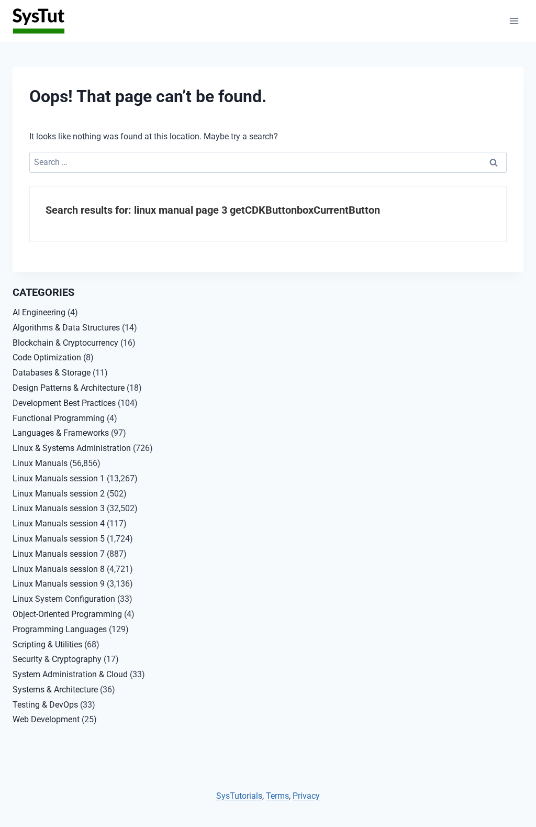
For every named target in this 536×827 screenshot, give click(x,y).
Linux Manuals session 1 (59, 478)
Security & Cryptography (57, 659)
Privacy (306, 796)
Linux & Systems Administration (72, 448)
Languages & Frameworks (61, 433)
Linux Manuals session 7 (59, 554)
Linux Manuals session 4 (59, 523)
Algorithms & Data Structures (66, 328)
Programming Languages (60, 629)
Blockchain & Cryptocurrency (65, 343)
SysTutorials (239, 796)
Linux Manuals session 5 (59, 539)
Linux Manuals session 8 (59, 569)
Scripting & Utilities (47, 644)
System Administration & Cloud (70, 674)
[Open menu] (513, 21)
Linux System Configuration (64, 599)
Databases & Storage (52, 373)
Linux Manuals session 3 (59, 508)
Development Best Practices (64, 403)
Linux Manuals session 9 (59, 584)
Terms (277, 796)
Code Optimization (47, 357)
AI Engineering (39, 312)
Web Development (46, 719)
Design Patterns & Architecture (69, 388)
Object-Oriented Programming (67, 614)
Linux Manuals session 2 (59, 494)
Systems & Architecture (55, 689)
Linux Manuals (40, 463)
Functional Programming (59, 418)
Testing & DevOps (45, 705)
